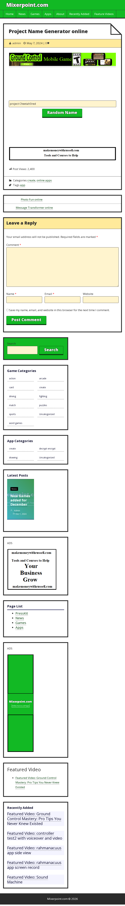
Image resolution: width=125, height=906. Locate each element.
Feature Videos (104, 14)
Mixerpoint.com (27, 4)
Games (35, 14)
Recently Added (79, 14)
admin (17, 510)
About (60, 14)
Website (88, 294)
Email (49, 294)
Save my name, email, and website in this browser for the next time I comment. (59, 310)
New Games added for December (20, 500)
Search (11, 343)
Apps (48, 14)
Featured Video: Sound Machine (27, 879)
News (22, 14)
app (22, 185)
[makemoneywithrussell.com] (62, 154)
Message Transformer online (34, 207)
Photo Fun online (31, 199)
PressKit (21, 613)
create (31, 180)
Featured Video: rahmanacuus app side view (34, 850)
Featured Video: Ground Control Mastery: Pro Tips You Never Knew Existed (37, 782)
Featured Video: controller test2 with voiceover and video (34, 835)
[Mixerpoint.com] (20, 703)
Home (10, 14)
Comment (13, 245)
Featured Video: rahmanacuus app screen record (34, 865)
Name (11, 294)
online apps (44, 180)
